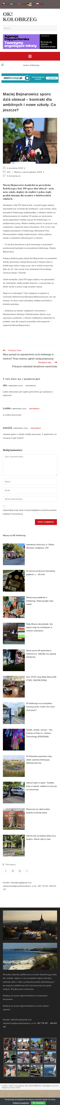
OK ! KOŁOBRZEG (33, 1086)
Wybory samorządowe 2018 (28, 172)
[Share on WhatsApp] (27, 871)
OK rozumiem (38, 1103)
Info (9, 172)
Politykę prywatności (21, 1103)
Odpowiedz (30, 385)
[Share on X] (6, 871)
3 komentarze (14, 176)
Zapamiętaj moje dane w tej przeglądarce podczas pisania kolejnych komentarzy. (30, 512)
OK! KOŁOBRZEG (20, 16)
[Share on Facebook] (13, 871)
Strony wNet (15, 1087)
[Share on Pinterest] (20, 871)
